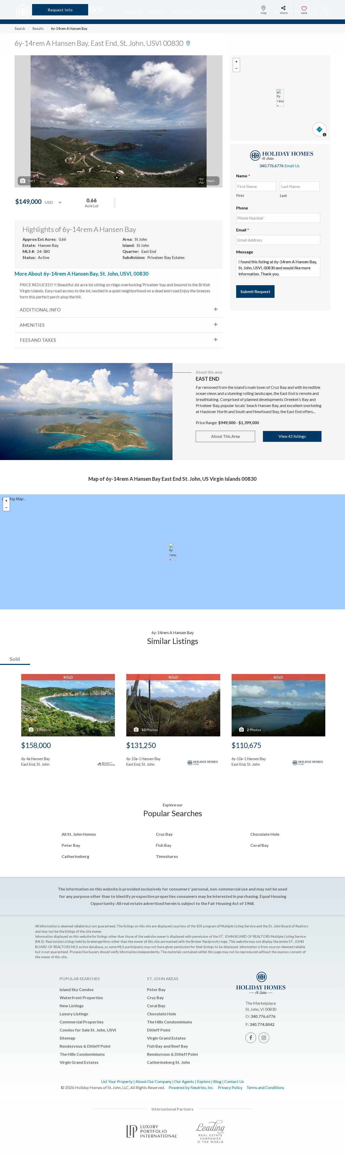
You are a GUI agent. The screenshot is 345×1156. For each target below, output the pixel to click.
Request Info (60, 9)
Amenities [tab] (32, 325)
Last (283, 196)
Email (242, 229)
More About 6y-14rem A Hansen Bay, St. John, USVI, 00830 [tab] (82, 274)
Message (244, 251)
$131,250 (141, 745)
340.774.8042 (262, 1024)
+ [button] (236, 61)
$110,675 (246, 745)
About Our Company (153, 1081)
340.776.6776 (271, 165)
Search (20, 29)
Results (38, 29)
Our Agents (184, 1081)
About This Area (225, 436)
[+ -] (280, 97)
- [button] (236, 68)
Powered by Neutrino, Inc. (191, 1087)
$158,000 (36, 745)
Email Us (292, 165)
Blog (217, 1081)
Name (243, 175)
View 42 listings (292, 436)
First (240, 196)
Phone (242, 207)
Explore (203, 1081)
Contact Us (234, 1081)
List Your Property (117, 1081)
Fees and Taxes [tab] (38, 340)
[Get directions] (319, 129)
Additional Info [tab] (40, 309)
